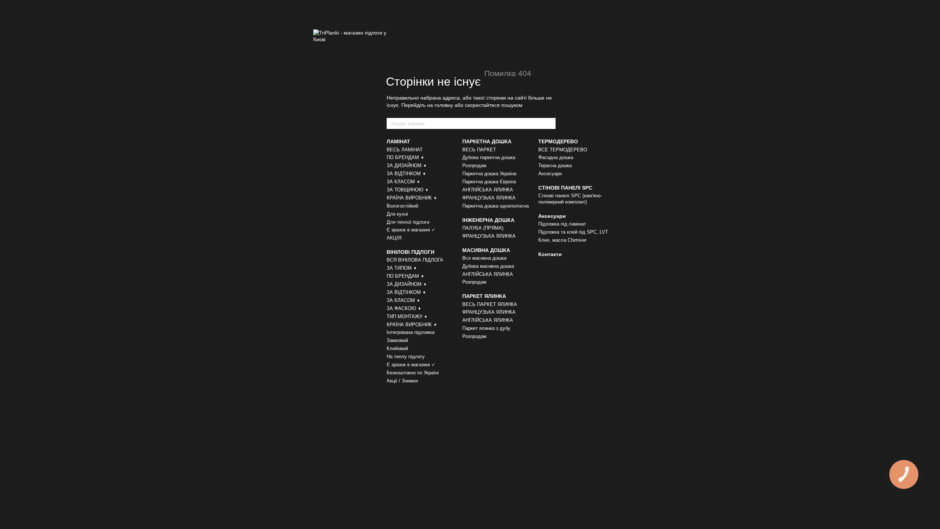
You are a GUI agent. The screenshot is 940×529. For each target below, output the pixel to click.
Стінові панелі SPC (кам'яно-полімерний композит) (570, 199)
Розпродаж (474, 165)
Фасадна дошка (555, 157)
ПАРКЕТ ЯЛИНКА (484, 296)
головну (443, 105)
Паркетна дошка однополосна (495, 206)
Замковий (397, 340)
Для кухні (397, 214)
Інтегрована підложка (410, 332)
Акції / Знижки (402, 381)
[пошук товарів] (550, 123)
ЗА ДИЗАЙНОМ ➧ (407, 165)
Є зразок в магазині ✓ (411, 230)
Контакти (550, 254)
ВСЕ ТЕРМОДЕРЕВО (562, 149)
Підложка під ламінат (562, 224)
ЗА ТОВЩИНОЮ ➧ (408, 189)
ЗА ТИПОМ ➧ (402, 268)
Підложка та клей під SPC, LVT (573, 232)
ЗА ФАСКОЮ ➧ (404, 308)
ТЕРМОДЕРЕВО (558, 141)
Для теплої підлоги (408, 222)
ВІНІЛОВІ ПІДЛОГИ (410, 252)
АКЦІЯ (394, 238)
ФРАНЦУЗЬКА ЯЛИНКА (489, 198)
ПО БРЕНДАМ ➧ (405, 157)
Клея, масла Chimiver (562, 240)
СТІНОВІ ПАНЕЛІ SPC (565, 188)
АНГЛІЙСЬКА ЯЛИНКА (487, 189)
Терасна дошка (555, 165)
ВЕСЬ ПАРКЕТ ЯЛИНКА (489, 304)
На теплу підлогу (406, 356)
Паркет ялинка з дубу (486, 328)
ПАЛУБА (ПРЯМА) (482, 228)
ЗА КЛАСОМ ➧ (403, 181)
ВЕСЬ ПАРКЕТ (479, 149)
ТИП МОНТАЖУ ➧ (407, 316)
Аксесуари (550, 173)
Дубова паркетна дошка (488, 157)
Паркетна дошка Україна (489, 173)
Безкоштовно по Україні (413, 372)
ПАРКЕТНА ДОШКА (486, 141)
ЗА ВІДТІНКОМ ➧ (406, 173)
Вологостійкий (402, 206)
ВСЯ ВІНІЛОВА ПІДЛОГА (415, 260)
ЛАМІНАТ (398, 141)
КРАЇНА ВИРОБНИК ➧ (412, 198)
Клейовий (397, 348)
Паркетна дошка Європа (489, 181)
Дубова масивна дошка (488, 266)
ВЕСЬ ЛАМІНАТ (405, 149)
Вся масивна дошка (484, 258)
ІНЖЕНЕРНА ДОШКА (488, 220)
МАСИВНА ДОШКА (486, 250)
